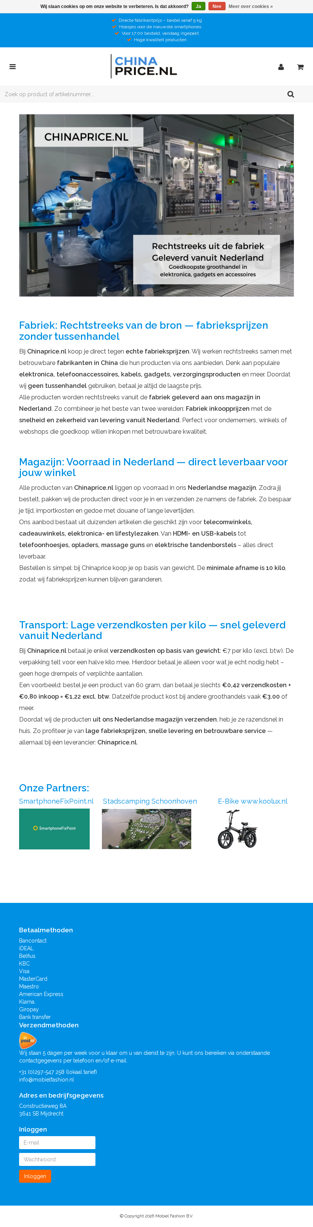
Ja (198, 6)
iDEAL (26, 948)
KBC (24, 964)
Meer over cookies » (251, 6)
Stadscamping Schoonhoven (150, 801)
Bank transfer (35, 1017)
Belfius (27, 956)
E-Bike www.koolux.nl (251, 801)
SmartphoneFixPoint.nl (56, 801)
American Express (41, 994)
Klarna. (27, 1002)
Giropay (29, 1009)
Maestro (29, 986)
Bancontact (33, 941)
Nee (217, 6)
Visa (24, 971)
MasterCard (33, 979)
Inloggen (35, 1176)
